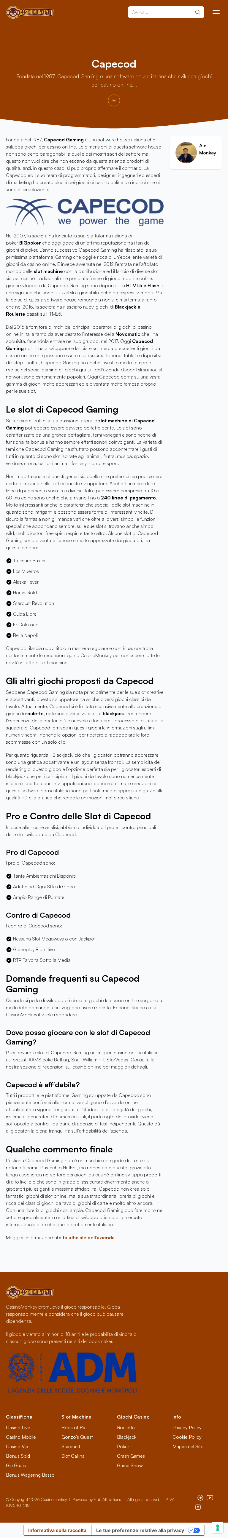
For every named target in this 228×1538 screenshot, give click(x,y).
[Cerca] (197, 12)
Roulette (126, 1427)
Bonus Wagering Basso (30, 1475)
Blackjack (126, 1437)
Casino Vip (17, 1446)
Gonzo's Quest (77, 1437)
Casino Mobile (21, 1437)
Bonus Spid (18, 1456)
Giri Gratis (16, 1465)
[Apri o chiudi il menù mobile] (216, 12)
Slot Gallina (73, 1456)
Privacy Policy (187, 1427)
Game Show (130, 1465)
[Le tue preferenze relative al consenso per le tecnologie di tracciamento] (217, 1527)
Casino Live (18, 1427)
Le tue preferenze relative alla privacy (140, 1530)
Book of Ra (73, 1427)
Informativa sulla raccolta (57, 1530)
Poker (123, 1446)
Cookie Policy (187, 1437)
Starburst (70, 1446)
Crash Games (131, 1456)
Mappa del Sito (188, 1446)
